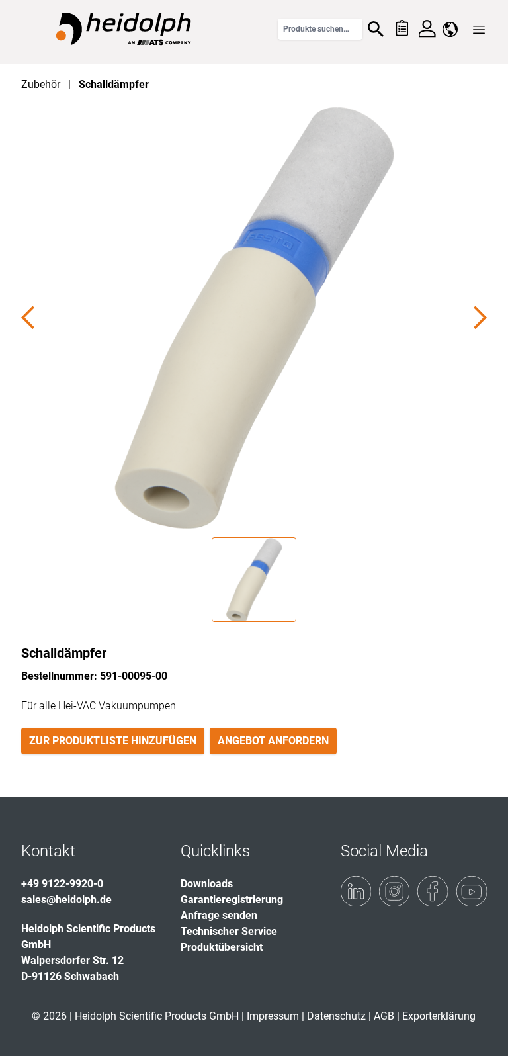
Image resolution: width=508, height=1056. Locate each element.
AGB (384, 1016)
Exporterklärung (439, 1016)
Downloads (207, 883)
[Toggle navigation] (479, 30)
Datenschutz (336, 1016)
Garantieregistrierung (232, 899)
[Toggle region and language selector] (450, 29)
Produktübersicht (222, 947)
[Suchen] (376, 29)
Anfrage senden (219, 915)
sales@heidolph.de (66, 899)
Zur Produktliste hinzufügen (112, 740)
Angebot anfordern (273, 740)
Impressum (273, 1016)
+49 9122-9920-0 (62, 883)
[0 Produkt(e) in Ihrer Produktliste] (401, 29)
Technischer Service (229, 931)
